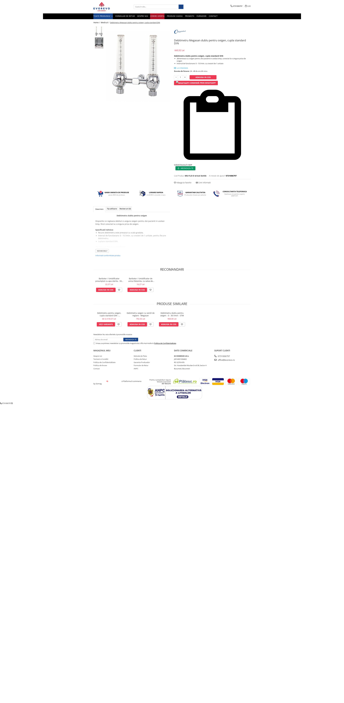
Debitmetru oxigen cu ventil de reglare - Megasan (141, 314)
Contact (213, 16)
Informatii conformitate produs (107, 255)
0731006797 (223, 356)
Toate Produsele (102, 16)
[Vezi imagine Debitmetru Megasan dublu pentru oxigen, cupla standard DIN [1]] (99, 43)
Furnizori (201, 16)
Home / (96, 22)
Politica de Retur (140, 359)
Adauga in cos (203, 77)
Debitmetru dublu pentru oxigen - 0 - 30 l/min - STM (172, 314)
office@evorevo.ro (226, 360)
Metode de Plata (140, 356)
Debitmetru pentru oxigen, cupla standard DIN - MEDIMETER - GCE (109, 314)
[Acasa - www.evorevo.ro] (106, 6)
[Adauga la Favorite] (119, 290)
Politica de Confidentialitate (165, 343)
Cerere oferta (157, 16)
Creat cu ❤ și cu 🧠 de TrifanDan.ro (107, 381)
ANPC (136, 368)
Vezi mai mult (102, 251)
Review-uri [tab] (125, 208)
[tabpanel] (138, 66)
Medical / (105, 22)
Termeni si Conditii (100, 359)
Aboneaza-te (186, 168)
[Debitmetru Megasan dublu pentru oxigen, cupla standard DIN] (138, 66)
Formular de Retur (125, 16)
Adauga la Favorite (183, 182)
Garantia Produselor (142, 362)
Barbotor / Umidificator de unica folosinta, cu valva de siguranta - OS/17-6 (140, 279)
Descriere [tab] (99, 209)
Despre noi (142, 16)
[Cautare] (181, 7)
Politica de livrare (100, 365)
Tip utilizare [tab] (112, 208)
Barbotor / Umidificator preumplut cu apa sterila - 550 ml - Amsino (109, 279)
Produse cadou (175, 16)
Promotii (189, 16)
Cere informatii (204, 182)
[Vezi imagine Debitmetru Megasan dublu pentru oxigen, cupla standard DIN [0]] (99, 31)
